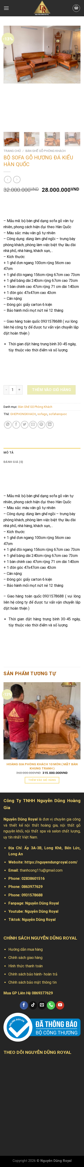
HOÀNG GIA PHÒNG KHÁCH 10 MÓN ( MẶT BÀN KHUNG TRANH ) (42, 766)
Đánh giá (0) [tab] (13, 462)
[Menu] (6, 8)
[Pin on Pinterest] (41, 425)
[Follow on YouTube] (60, 1005)
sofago (42, 414)
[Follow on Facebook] (24, 1005)
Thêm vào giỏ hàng (51, 390)
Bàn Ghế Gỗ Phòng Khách (45, 151)
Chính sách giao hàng (25, 957)
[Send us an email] (42, 1005)
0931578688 (31, 895)
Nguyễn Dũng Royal (42, 903)
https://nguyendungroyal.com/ (50, 862)
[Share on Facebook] (16, 425)
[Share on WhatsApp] (8, 425)
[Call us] (51, 1005)
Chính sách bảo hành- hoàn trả (32, 974)
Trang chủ (12, 151)
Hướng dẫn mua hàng (25, 949)
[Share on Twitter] (24, 425)
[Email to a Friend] (33, 425)
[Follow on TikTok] (33, 1005)
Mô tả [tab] (9, 452)
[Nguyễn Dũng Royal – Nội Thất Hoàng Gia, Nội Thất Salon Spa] (42, 8)
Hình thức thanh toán (25, 966)
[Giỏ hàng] (76, 8)
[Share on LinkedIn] (50, 425)
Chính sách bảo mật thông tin (32, 982)
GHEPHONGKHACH (23, 414)
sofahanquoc (58, 414)
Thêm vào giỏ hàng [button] (42, 780)
